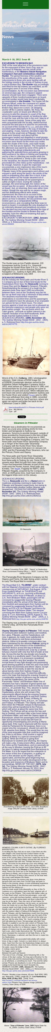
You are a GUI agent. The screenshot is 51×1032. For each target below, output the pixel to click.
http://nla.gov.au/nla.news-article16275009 (18, 971)
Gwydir (17, 469)
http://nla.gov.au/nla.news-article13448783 (32, 619)
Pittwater (31, 395)
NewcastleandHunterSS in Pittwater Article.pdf (26, 407)
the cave (31, 127)
